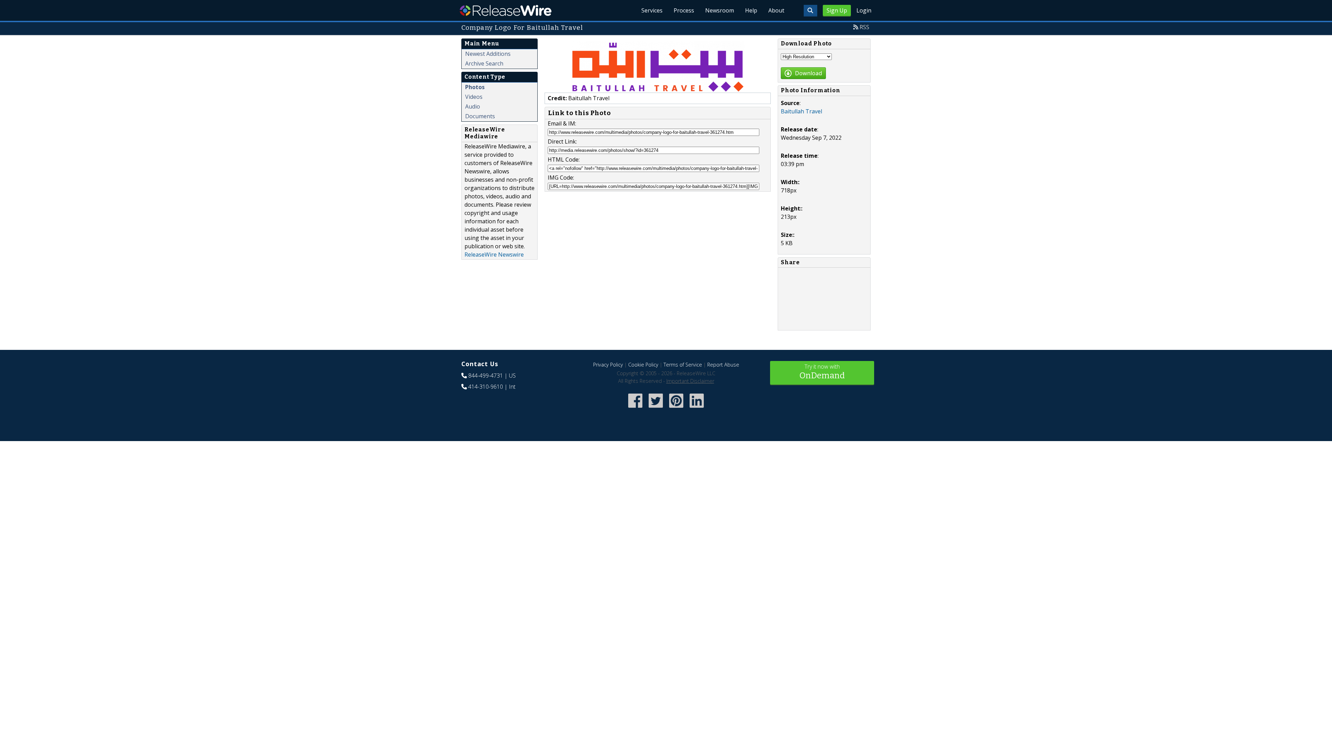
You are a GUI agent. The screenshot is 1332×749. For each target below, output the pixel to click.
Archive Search (484, 63)
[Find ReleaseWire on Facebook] (635, 408)
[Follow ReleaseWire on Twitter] (655, 408)
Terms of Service (683, 364)
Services (652, 10)
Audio (472, 106)
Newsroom (719, 10)
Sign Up (837, 10)
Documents (480, 116)
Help (751, 10)
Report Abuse (723, 364)
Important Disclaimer (690, 381)
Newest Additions (488, 54)
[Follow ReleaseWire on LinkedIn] (696, 408)
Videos (474, 97)
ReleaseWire (505, 10)
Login (863, 10)
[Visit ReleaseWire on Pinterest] (676, 408)
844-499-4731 (485, 375)
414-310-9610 (485, 386)
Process (684, 10)
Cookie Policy (643, 364)
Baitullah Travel (801, 111)
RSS (864, 27)
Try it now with (822, 371)
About (776, 10)
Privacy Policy (608, 364)
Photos (475, 87)
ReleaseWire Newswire (494, 254)
